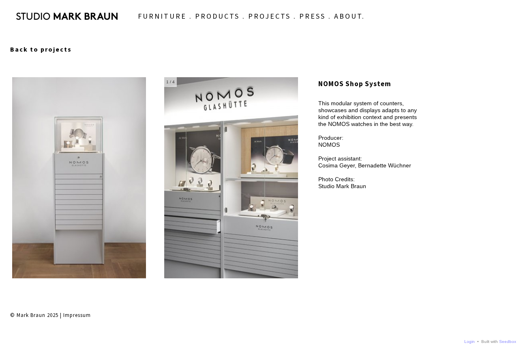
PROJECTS (269, 16)
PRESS (312, 16)
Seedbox (507, 341)
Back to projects (41, 49)
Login (469, 341)
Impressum (77, 315)
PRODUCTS (217, 16)
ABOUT (348, 16)
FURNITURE (162, 16)
